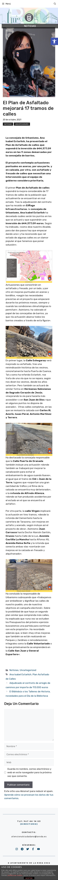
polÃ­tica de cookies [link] (15, 875)
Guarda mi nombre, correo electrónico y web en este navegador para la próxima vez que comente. (29, 772)
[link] (54, 41)
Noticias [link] (8, 124)
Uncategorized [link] (22, 124)
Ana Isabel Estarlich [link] (20, 674)
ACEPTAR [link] (29, 878)
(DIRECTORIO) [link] (29, 824)
